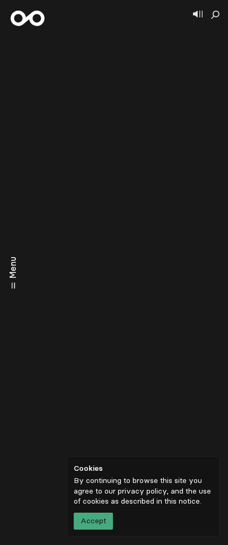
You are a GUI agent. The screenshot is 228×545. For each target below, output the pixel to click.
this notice (182, 501)
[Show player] (198, 15)
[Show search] (215, 15)
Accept (93, 520)
